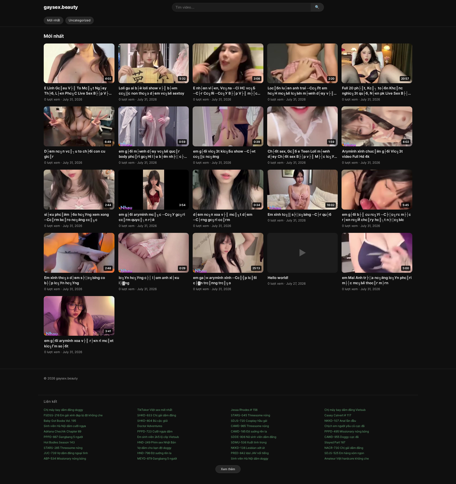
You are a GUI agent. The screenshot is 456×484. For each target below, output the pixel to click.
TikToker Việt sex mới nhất (154, 410)
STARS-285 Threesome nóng (63, 448)
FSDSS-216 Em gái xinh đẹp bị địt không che (73, 415)
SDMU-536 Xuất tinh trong (248, 442)
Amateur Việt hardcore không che (346, 458)
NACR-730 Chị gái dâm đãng (343, 448)
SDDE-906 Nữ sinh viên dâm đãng (253, 437)
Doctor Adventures (149, 426)
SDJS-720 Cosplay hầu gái (249, 420)
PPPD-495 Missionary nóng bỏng (346, 431)
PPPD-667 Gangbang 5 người (63, 437)
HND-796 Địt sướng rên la (154, 453)
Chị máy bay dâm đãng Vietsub (345, 410)
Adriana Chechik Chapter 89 (62, 431)
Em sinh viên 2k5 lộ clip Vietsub (158, 437)
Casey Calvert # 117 (337, 415)
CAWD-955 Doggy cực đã (341, 437)
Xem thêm (228, 469)
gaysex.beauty (61, 7)
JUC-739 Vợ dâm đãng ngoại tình (66, 453)
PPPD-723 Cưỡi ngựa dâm (154, 431)
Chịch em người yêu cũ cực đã (344, 426)
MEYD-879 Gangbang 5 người (157, 458)
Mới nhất (53, 20)
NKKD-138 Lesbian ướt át (248, 448)
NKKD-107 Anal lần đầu (340, 420)
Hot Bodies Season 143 (59, 442)
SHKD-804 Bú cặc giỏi (152, 420)
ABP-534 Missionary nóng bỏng (65, 458)
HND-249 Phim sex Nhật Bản (156, 442)
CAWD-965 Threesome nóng (250, 426)
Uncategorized (79, 20)
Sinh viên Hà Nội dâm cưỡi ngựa (65, 426)
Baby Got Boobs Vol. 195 (60, 420)
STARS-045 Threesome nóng (250, 415)
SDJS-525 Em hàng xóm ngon (344, 453)
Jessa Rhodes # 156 (244, 410)
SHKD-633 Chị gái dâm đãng (156, 415)
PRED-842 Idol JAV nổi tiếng (250, 453)
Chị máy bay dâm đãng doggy (63, 410)
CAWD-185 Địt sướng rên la (249, 431)
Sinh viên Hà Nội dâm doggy (249, 458)
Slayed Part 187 (334, 442)
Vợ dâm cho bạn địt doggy (154, 448)
